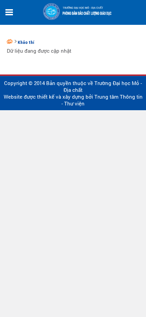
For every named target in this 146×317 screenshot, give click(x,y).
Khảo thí (26, 42)
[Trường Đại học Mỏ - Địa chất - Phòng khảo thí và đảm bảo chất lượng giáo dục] (10, 41)
